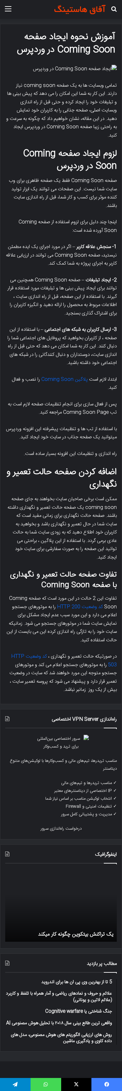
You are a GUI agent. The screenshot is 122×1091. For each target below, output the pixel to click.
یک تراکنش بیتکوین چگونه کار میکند (76, 934)
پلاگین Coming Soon (64, 379)
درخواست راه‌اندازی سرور (61, 828)
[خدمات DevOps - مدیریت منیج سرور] (80, 9)
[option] (61, 906)
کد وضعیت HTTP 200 (80, 607)
